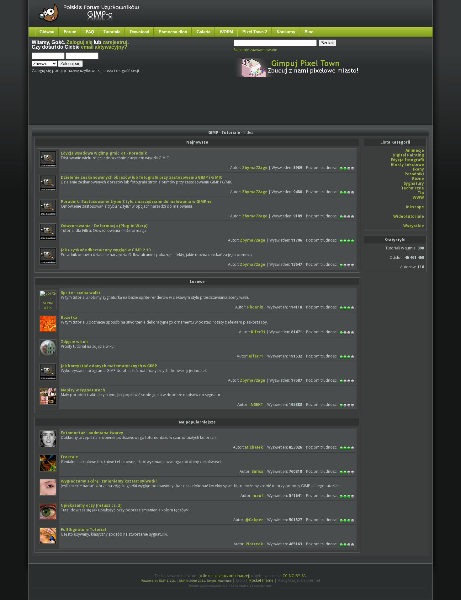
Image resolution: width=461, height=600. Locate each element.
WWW (418, 197)
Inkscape (415, 207)
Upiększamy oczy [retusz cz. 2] (91, 505)
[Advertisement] (149, 106)
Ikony (418, 169)
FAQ (90, 32)
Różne (418, 178)
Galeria (203, 32)
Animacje (414, 150)
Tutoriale (111, 32)
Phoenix (255, 307)
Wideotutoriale (408, 216)
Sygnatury (414, 183)
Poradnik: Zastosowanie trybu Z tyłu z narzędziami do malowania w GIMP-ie (136, 201)
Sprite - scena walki (80, 292)
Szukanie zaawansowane (255, 49)
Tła (421, 192)
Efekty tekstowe (407, 164)
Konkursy (286, 32)
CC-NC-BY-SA (294, 575)
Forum (70, 32)
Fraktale (69, 457)
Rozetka (69, 317)
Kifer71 (258, 332)
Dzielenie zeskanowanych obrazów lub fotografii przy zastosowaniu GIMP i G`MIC (141, 177)
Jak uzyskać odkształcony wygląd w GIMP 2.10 (106, 250)
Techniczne (412, 188)
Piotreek (254, 544)
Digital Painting (408, 155)
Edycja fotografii (407, 159)
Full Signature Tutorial (83, 529)
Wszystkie (413, 225)
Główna (47, 32)
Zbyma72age (255, 167)
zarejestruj (115, 42)
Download (139, 32)
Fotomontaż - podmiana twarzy (92, 432)
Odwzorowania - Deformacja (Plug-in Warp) (104, 225)
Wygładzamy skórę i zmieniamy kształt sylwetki (109, 481)
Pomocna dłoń (173, 32)
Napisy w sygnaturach (83, 390)
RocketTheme (261, 580)
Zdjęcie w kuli (74, 341)
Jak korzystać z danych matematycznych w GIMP (109, 365)
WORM (226, 32)
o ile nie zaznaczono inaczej (224, 575)
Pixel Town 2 (254, 32)
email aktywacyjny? (104, 47)
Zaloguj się (79, 42)
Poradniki (414, 174)
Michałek (254, 447)
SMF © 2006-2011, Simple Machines (205, 580)
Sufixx (257, 471)
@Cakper (254, 519)
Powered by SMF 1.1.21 (158, 580)
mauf (257, 495)
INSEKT (256, 404)
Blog (309, 32)
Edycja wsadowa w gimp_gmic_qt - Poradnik (104, 153)
